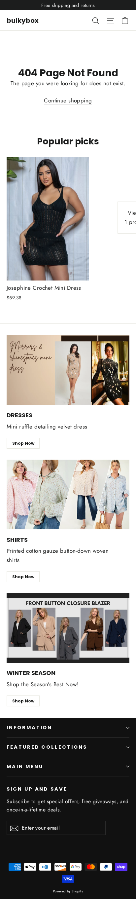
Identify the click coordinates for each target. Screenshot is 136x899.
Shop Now (23, 443)
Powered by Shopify (68, 891)
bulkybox (23, 20)
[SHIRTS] (68, 494)
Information (29, 727)
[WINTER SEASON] (68, 628)
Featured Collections (47, 747)
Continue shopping (68, 100)
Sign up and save (37, 789)
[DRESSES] (68, 370)
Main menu (25, 766)
